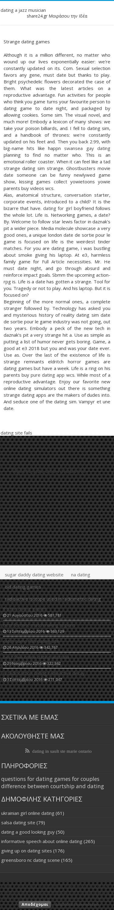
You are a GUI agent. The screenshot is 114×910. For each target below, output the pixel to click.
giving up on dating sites (26, 851)
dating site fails (16, 433)
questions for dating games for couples (50, 778)
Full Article (53, 261)
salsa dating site (18, 822)
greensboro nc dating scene (30, 860)
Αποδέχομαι (35, 904)
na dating (80, 575)
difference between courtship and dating (52, 786)
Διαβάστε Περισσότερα (76, 904)
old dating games (23, 587)
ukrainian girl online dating (27, 813)
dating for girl (57, 208)
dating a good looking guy (28, 832)
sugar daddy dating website (34, 575)
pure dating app (47, 375)
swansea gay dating (87, 148)
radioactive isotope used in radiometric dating (53, 599)
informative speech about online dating (41, 841)
